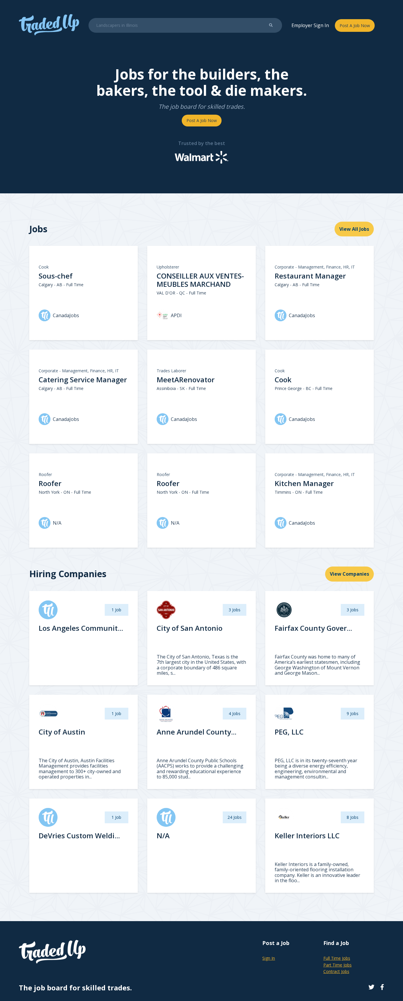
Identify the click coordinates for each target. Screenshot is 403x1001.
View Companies (349, 574)
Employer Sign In (310, 25)
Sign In (268, 958)
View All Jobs (354, 229)
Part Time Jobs (337, 965)
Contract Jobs (336, 971)
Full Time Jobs (336, 958)
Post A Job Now (355, 25)
